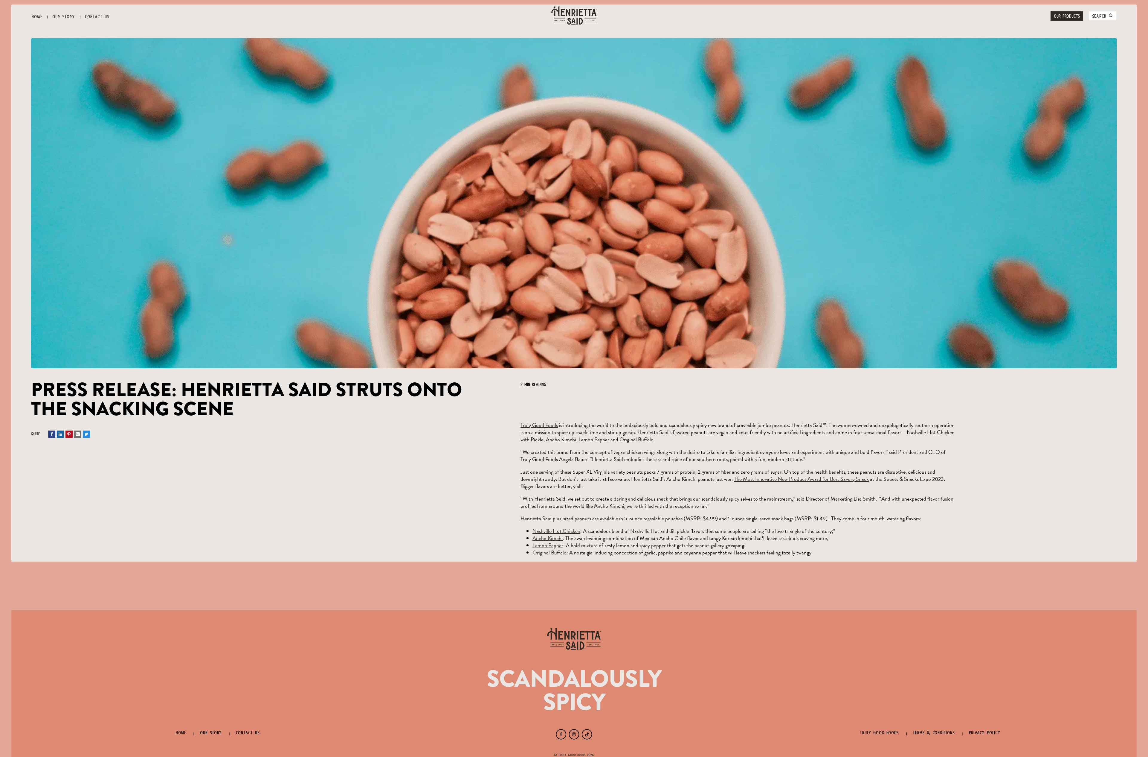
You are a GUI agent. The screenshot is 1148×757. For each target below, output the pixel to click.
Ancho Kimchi (547, 538)
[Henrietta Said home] (574, 16)
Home (37, 16)
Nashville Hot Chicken (556, 531)
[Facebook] (561, 738)
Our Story (63, 16)
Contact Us (97, 16)
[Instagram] (574, 738)
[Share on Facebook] (51, 436)
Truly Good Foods (539, 425)
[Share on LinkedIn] (60, 436)
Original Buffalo (549, 552)
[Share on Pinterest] (69, 436)
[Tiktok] (586, 738)
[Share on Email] (77, 436)
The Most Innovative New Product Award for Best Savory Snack (801, 479)
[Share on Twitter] (86, 436)
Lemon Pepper (547, 545)
